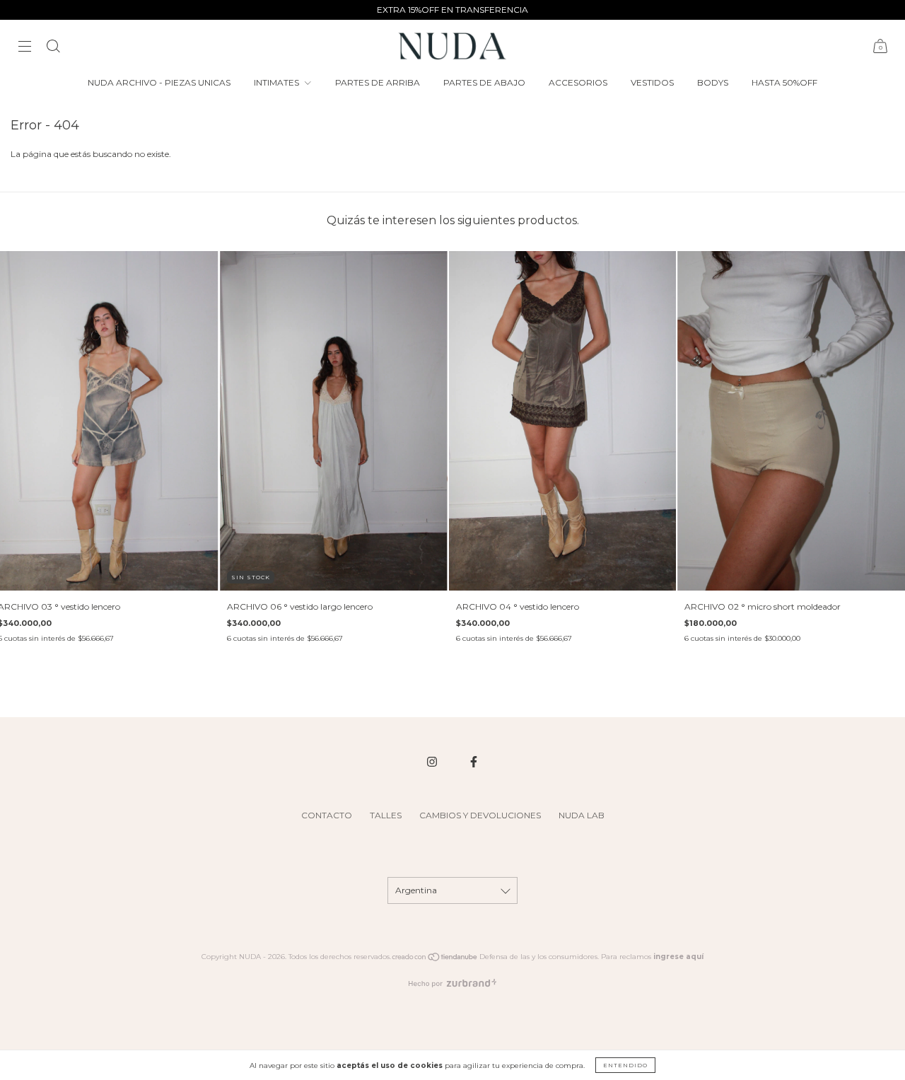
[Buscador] (53, 47)
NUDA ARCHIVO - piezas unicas (159, 82)
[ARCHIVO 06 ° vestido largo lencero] (334, 421)
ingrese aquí (678, 956)
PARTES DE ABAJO (484, 82)
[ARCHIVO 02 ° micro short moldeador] (791, 421)
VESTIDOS (652, 82)
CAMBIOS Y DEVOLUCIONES (480, 815)
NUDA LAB (582, 815)
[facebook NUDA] (473, 762)
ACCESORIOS (578, 82)
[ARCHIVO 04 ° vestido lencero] (563, 421)
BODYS (712, 82)
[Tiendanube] (435, 959)
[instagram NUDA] (433, 762)
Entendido (625, 1065)
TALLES (386, 815)
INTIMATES (277, 82)
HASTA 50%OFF (784, 82)
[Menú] (25, 47)
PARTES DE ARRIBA (377, 82)
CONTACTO (326, 815)
